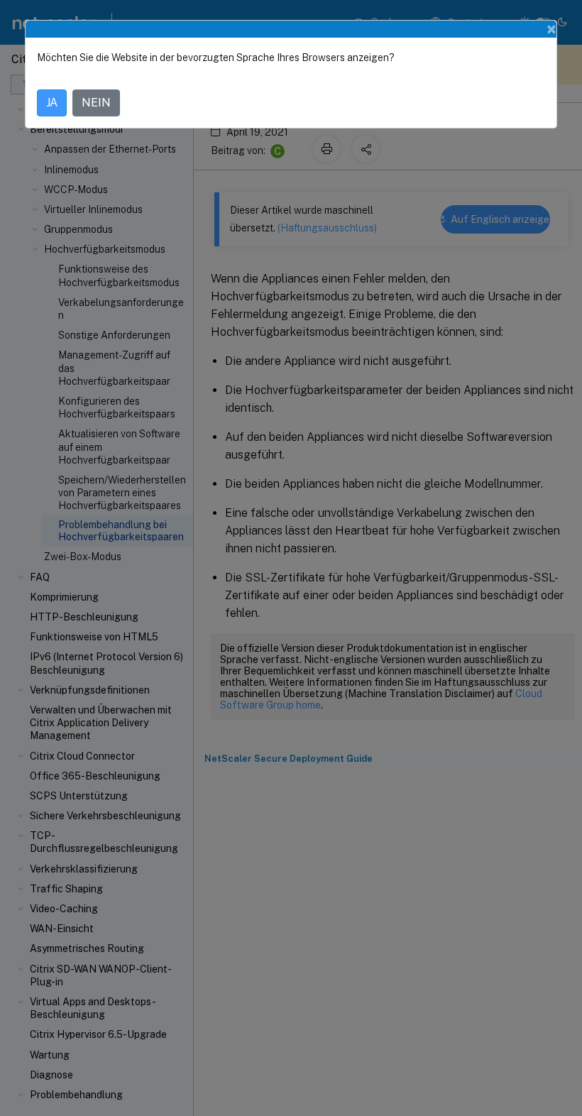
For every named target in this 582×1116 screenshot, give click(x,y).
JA (51, 102)
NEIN (96, 102)
